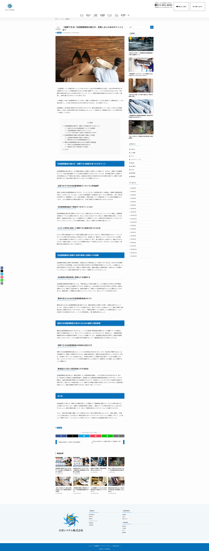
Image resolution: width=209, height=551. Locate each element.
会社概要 (124, 514)
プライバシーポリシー (106, 546)
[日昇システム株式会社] (34, 7)
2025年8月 (133, 229)
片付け (132, 170)
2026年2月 (133, 208)
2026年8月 (133, 188)
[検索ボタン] (128, 15)
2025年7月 (133, 232)
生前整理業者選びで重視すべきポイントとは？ (80, 130)
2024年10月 (133, 256)
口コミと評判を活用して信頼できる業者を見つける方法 (82, 132)
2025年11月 (133, 219)
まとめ (67, 149)
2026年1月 (133, 212)
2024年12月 (133, 249)
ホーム (91, 546)
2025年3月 (133, 239)
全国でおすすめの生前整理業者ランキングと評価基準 (81, 128)
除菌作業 (90, 518)
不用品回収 (91, 525)
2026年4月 (133, 202)
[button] (61, 436)
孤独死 (132, 163)
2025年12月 (133, 215)
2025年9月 (133, 225)
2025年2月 (133, 242)
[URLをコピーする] (118, 436)
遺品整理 (59, 32)
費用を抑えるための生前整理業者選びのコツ (79, 140)
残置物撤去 (91, 523)
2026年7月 (133, 191)
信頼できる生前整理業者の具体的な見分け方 (79, 144)
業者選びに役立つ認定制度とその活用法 (78, 147)
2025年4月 (133, 236)
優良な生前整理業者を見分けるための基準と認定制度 (80, 142)
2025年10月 (133, 222)
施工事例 (133, 166)
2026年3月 (133, 205)
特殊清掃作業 (91, 514)
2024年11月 (133, 253)
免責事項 (97, 546)
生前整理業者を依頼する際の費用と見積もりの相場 (80, 135)
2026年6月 (133, 195)
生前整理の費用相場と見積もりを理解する (78, 137)
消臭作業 (90, 516)
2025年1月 (133, 246)
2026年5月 (133, 198)
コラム (132, 156)
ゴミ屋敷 (133, 153)
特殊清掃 (133, 173)
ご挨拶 (123, 516)
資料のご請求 (182, 7)
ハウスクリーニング (136, 159)
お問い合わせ (198, 7)
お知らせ (133, 149)
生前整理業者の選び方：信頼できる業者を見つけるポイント (82, 126)
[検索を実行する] (151, 27)
